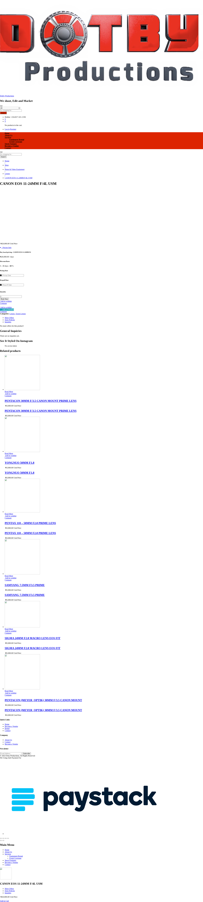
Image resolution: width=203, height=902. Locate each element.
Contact (8, 148)
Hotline (7, 117)
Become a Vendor (12, 146)
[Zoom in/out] (8, 838)
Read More (9, 392)
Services (8, 854)
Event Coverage (15, 142)
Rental (7, 728)
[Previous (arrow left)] (1, 840)
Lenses (12, 314)
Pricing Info (6, 248)
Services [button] (8, 137)
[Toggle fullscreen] (6, 838)
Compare (3, 303)
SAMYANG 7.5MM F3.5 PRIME (25, 585)
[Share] (3, 838)
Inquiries (8, 322)
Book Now (4, 299)
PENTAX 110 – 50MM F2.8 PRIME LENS (30, 523)
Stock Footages (11, 144)
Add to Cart (4, 901)
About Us (8, 135)
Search (3, 113)
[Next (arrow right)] (3, 840)
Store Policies (10, 320)
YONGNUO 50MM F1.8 (19, 462)
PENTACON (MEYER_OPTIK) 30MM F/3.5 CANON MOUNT (43, 700)
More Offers (9, 318)
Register (13, 129)
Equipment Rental (16, 140)
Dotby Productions (7, 96)
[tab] (104, 318)
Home (7, 133)
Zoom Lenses (21, 314)
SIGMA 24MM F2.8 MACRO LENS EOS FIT (32, 638)
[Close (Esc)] (1, 838)
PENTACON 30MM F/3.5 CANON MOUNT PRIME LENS (40, 400)
